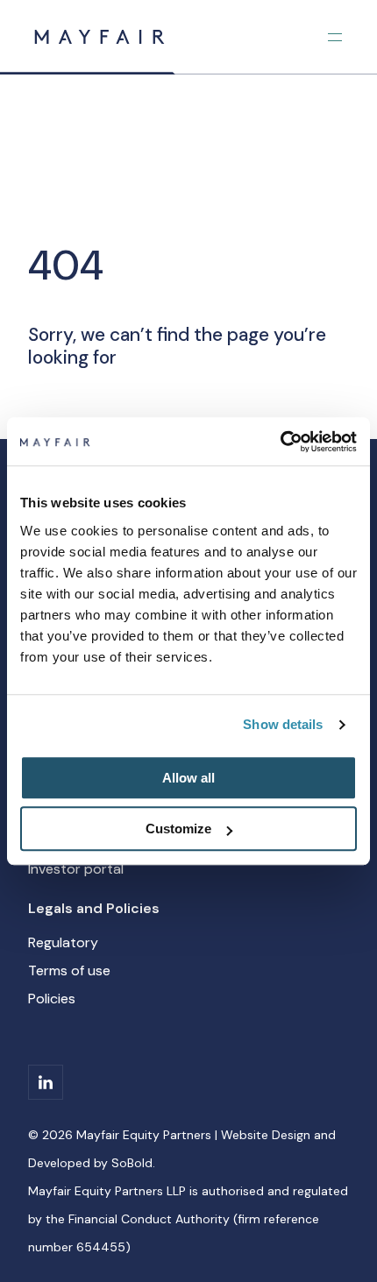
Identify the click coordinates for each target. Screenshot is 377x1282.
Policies (51, 998)
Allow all (188, 777)
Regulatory (63, 942)
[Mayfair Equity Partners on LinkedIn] (45, 1082)
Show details (283, 724)
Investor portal (76, 869)
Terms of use (69, 970)
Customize (178, 828)
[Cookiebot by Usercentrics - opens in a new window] (280, 441)
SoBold (132, 1163)
